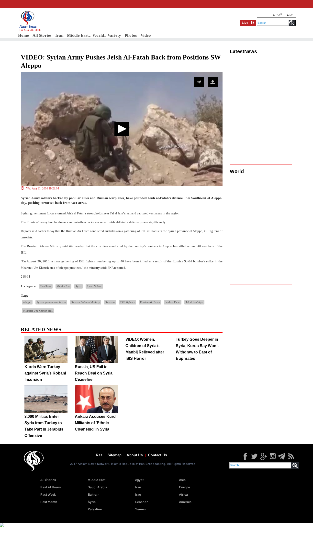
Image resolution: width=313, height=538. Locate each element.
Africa (183, 494)
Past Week (48, 494)
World (98, 35)
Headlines (45, 286)
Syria (78, 286)
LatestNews (243, 51)
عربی (290, 14)
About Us (135, 455)
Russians (110, 302)
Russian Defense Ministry (85, 302)
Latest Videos (94, 286)
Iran (59, 35)
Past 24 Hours (50, 487)
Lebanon (141, 502)
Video (146, 35)
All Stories (42, 35)
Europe (184, 487)
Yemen (140, 509)
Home (23, 35)
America (185, 502)
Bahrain (94, 494)
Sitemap (115, 455)
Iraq (138, 494)
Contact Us (157, 455)
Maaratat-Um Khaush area (38, 310)
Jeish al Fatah (172, 302)
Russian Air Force (150, 302)
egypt (139, 480)
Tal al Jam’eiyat (194, 302)
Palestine (95, 509)
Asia (182, 480)
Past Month (48, 502)
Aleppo (27, 302)
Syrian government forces (51, 302)
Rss (99, 455)
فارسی (277, 14)
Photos (131, 35)
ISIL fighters (127, 302)
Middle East (78, 35)
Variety (114, 35)
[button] (121, 129)
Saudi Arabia (97, 487)
